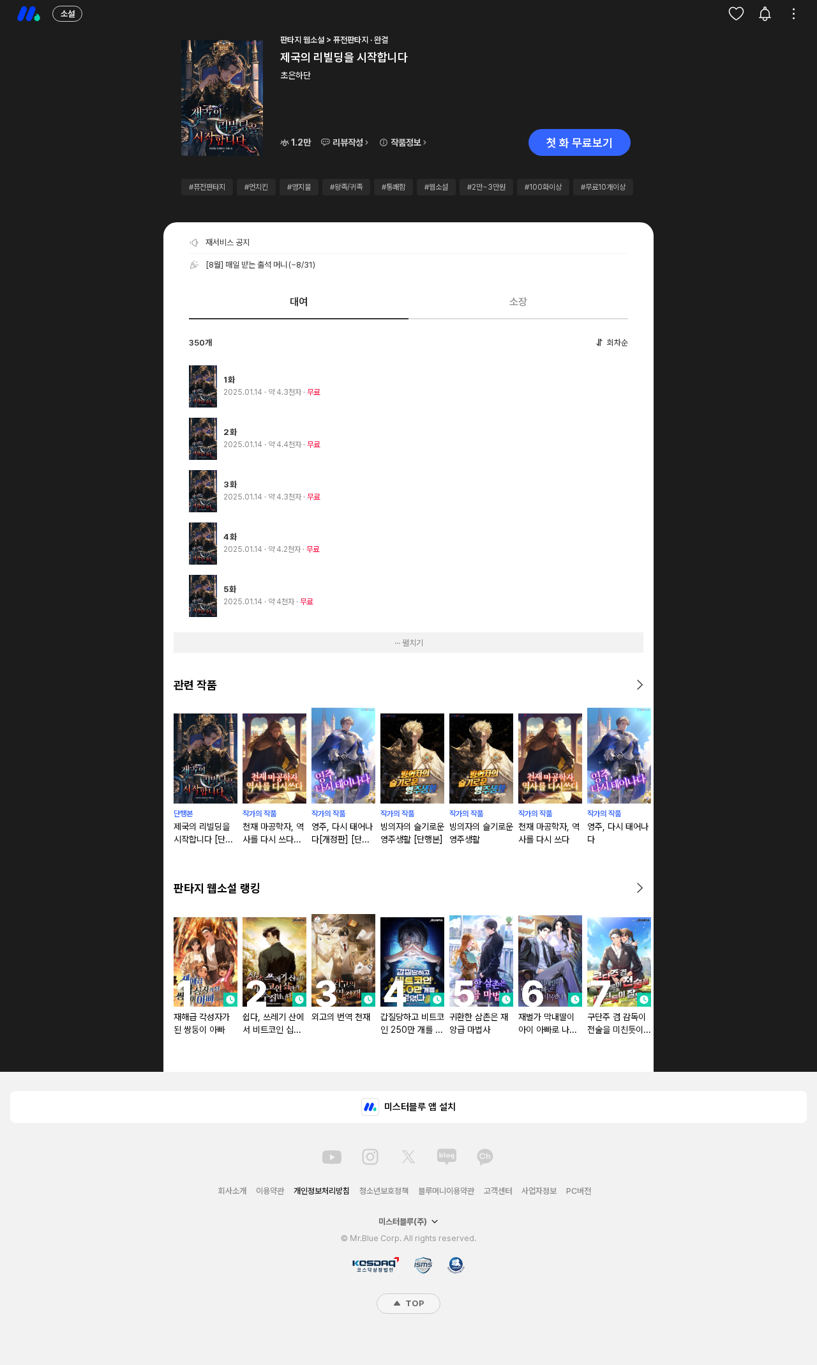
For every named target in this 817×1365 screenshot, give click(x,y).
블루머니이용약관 (446, 1191)
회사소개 (232, 1191)
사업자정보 (539, 1191)
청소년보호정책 (383, 1191)
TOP (413, 1303)
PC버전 (578, 1191)
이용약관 (270, 1191)
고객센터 (498, 1191)
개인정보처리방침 (322, 1191)
